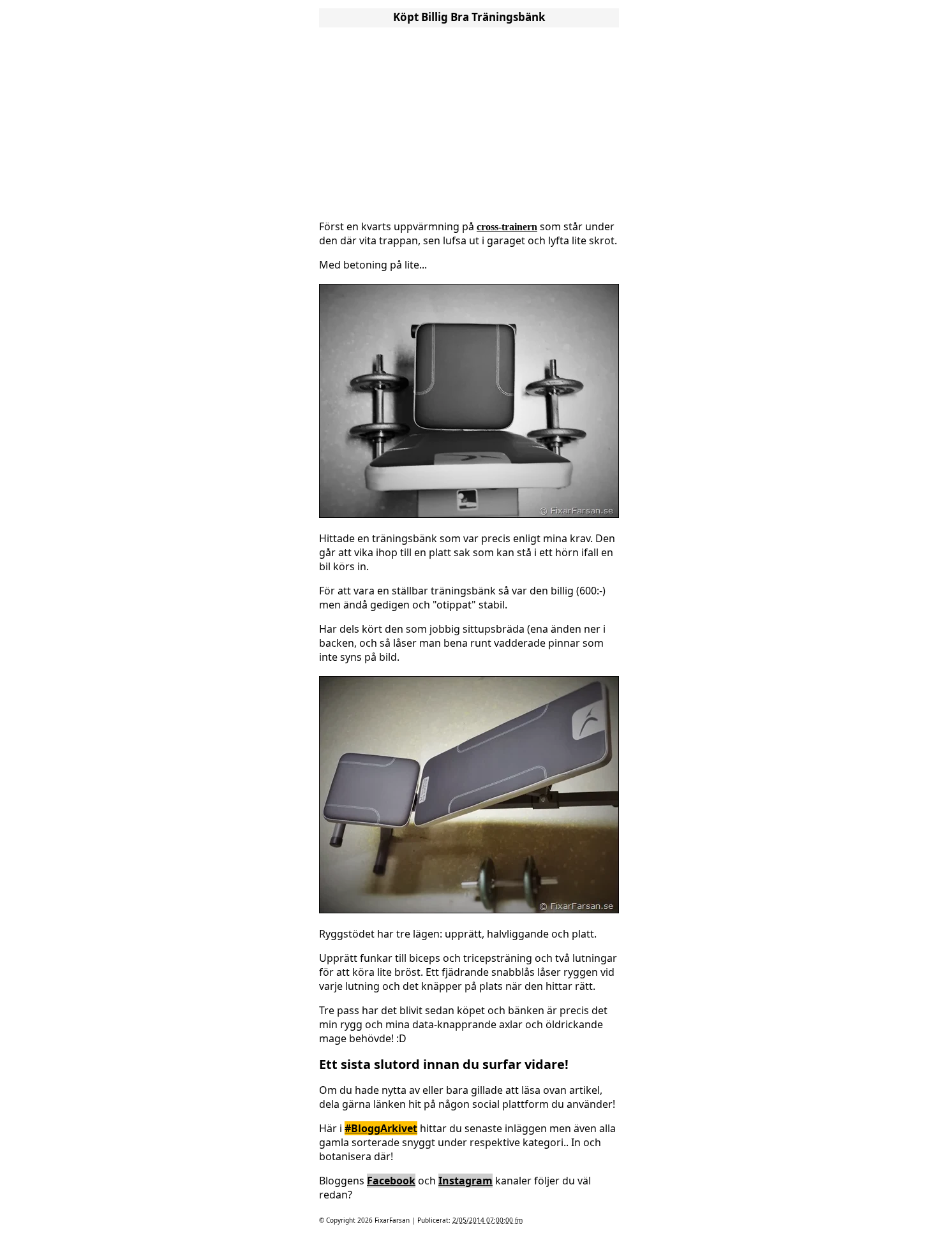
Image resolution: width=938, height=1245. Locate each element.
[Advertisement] (469, 120)
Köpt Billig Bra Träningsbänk (469, 17)
